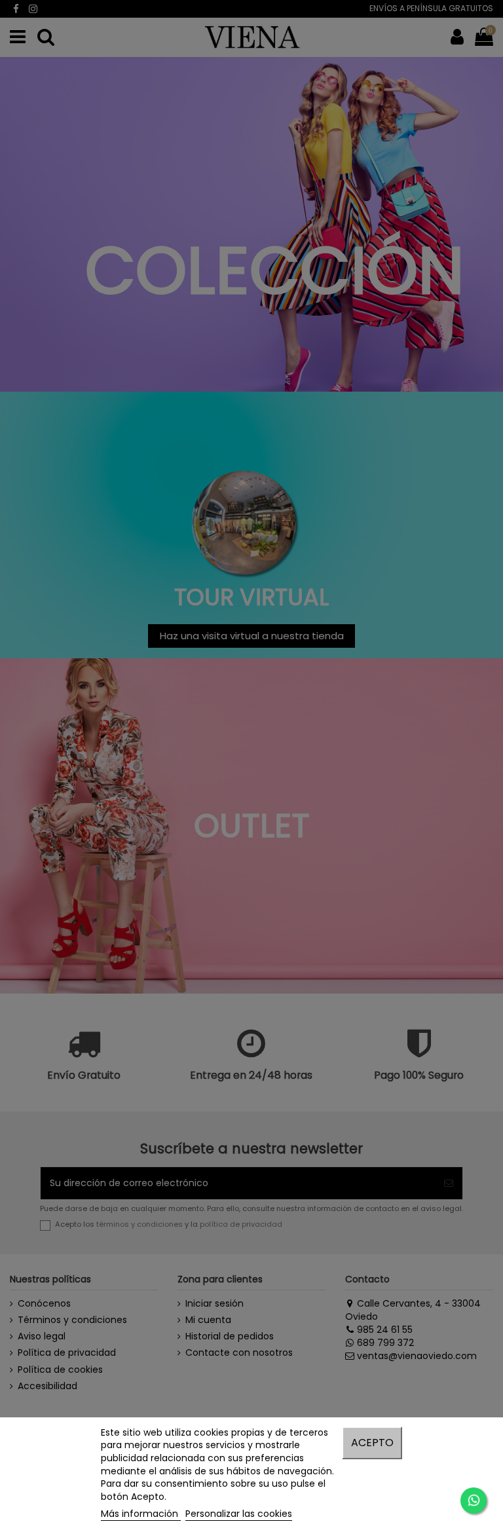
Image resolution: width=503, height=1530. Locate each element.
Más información (141, 1513)
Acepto (372, 1442)
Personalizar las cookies (238, 1513)
